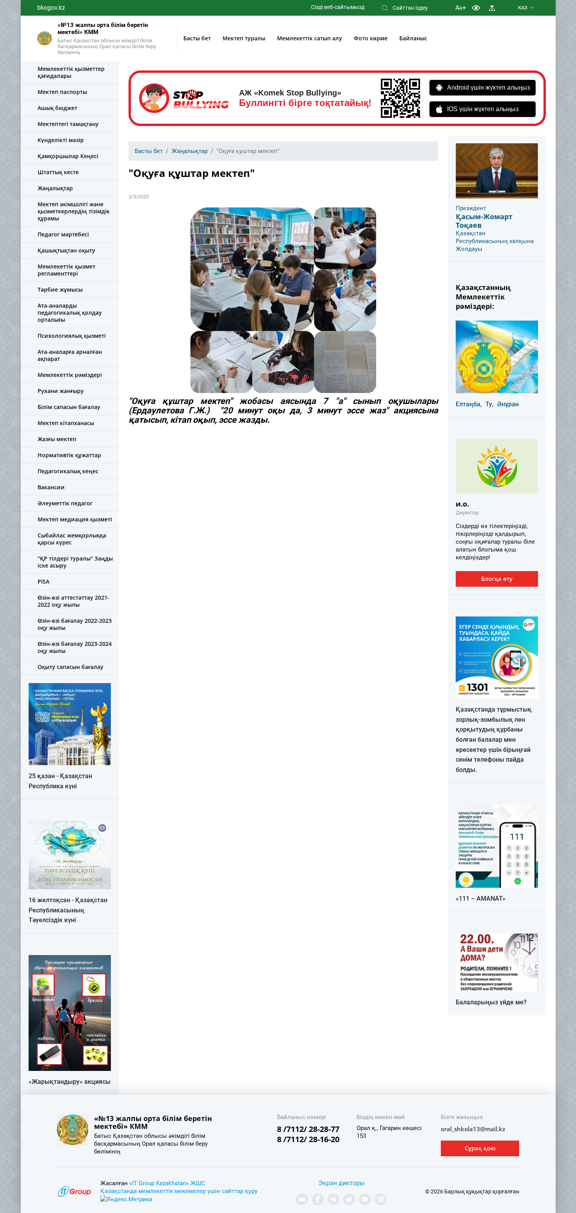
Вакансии (51, 487)
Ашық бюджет (57, 108)
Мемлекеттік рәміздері (70, 374)
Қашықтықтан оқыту (66, 250)
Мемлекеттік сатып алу (309, 38)
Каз (522, 8)
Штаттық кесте (58, 172)
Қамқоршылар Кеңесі (68, 156)
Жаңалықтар (55, 188)
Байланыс (413, 38)
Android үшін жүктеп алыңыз (488, 87)
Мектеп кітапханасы (66, 423)
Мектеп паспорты (62, 92)
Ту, (489, 404)
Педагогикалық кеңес (68, 471)
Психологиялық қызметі (72, 335)
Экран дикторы (341, 1183)
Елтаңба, (469, 404)
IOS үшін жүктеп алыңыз (482, 109)
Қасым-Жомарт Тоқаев (484, 221)
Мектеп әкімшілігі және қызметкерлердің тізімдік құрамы (74, 211)
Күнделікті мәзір (61, 140)
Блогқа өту (497, 578)
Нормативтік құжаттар (69, 455)
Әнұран (508, 404)
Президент (471, 208)
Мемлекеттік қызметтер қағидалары (71, 72)
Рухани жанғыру (61, 391)
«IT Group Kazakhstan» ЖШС (167, 1183)
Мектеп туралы (244, 38)
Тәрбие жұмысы (60, 289)
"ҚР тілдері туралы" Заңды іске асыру (75, 562)
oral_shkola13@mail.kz (473, 1129)
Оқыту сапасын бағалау (70, 666)
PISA (43, 581)
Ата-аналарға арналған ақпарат (70, 355)
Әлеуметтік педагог (65, 503)
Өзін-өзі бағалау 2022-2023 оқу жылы (75, 624)
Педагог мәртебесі (63, 234)
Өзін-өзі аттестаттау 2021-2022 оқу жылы (73, 601)
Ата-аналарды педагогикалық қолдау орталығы (70, 312)
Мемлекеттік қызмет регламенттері (66, 270)
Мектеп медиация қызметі (75, 519)
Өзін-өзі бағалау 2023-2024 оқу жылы (75, 647)
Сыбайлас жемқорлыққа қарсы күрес (72, 539)
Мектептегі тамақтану (68, 124)
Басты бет (197, 38)
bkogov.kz (51, 7)
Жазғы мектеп (57, 439)
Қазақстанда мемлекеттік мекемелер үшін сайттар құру (178, 1191)
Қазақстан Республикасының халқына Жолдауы (495, 241)
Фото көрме (371, 38)
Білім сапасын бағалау (69, 407)
